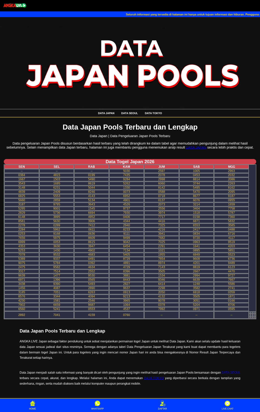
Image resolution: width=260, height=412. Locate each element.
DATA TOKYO (153, 113)
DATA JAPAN (106, 113)
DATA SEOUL (129, 113)
